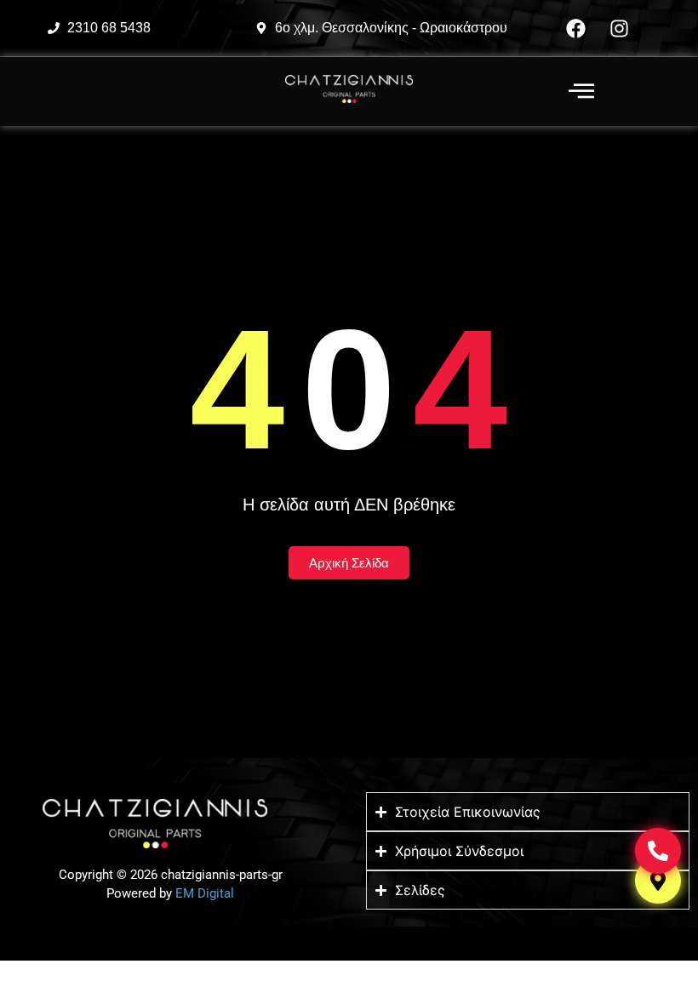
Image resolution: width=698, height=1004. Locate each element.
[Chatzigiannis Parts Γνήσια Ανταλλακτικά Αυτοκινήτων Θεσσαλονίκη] (349, 89)
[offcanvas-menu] (581, 91)
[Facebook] (576, 28)
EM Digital (204, 893)
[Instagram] (619, 28)
